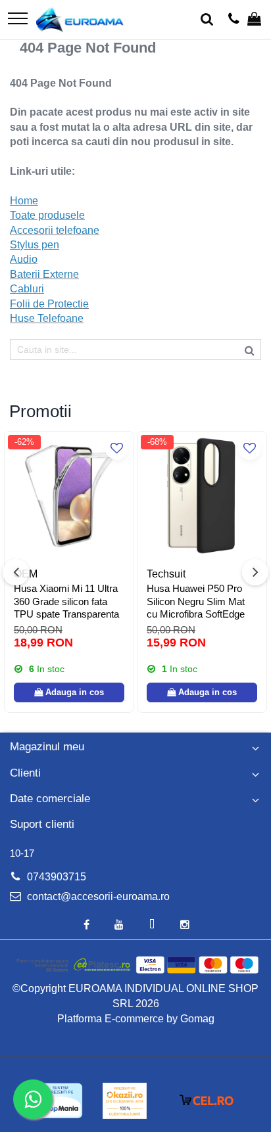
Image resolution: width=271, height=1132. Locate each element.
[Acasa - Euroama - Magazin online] (80, 20)
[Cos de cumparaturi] (254, 20)
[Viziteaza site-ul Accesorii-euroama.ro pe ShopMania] (60, 1101)
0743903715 (55, 876)
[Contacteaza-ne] (234, 20)
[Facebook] (86, 925)
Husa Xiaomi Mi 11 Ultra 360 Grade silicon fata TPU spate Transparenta (66, 601)
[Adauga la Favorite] (116, 448)
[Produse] (18, 19)
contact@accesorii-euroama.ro (97, 896)
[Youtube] (119, 925)
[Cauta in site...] (207, 20)
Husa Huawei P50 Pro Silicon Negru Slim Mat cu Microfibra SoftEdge (196, 601)
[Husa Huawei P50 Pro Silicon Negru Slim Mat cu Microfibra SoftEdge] (201, 496)
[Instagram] (184, 925)
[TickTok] (151, 925)
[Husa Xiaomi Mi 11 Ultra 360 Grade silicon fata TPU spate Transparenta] (69, 496)
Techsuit (166, 573)
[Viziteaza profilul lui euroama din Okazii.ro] (125, 1101)
